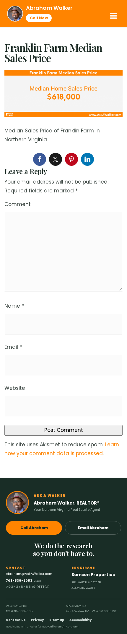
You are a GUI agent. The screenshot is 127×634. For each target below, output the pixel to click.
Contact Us (16, 620)
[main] (63, 252)
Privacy (37, 620)
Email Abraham (93, 527)
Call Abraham (34, 527)
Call (51, 626)
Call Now (39, 17)
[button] (113, 15)
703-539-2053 (23, 580)
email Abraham (68, 626)
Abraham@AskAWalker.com (29, 573)
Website (14, 388)
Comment (17, 204)
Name (14, 305)
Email (13, 347)
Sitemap (56, 620)
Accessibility (80, 620)
